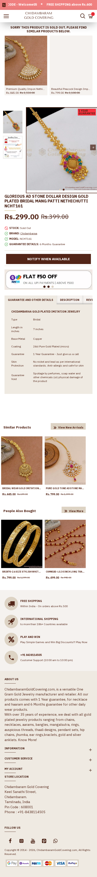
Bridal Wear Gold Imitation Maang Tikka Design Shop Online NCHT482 (21, 488)
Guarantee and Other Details (30, 300)
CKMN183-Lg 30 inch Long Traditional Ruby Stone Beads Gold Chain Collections (65, 571)
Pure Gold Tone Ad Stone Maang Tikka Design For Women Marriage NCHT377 (65, 488)
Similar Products (17, 427)
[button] (30, 147)
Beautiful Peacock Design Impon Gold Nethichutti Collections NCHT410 (71, 89)
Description (69, 300)
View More (76, 511)
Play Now (81, 642)
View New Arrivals (70, 427)
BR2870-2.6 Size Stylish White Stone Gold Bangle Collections (21, 571)
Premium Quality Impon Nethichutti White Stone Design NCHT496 (26, 89)
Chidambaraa (28, 233)
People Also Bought (19, 511)
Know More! (27, 740)
